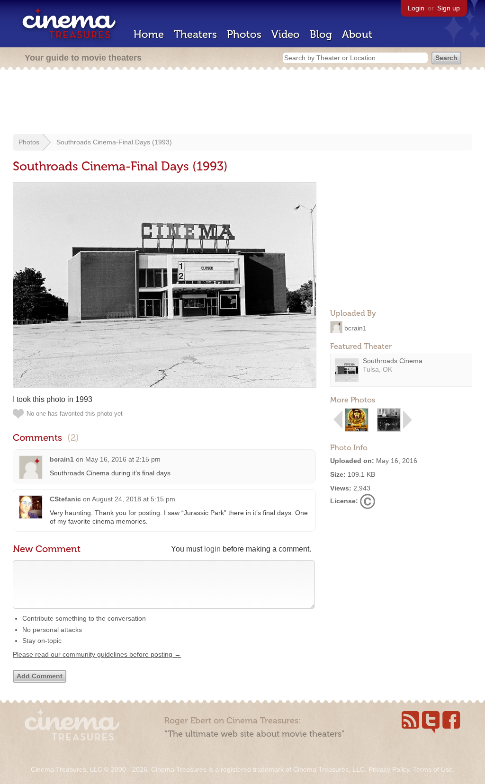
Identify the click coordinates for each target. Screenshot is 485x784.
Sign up (448, 8)
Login (416, 8)
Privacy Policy (388, 769)
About (357, 34)
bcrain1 (355, 327)
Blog (321, 34)
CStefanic (65, 499)
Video (285, 34)
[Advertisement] (242, 102)
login (212, 549)
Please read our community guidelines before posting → (97, 654)
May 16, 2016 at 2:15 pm (123, 459)
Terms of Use (433, 769)
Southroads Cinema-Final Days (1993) (114, 142)
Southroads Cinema (392, 361)
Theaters (195, 34)
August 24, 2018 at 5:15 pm (133, 499)
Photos (244, 34)
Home (149, 34)
